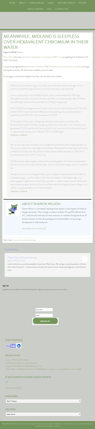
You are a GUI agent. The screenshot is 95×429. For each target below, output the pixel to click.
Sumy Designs (76, 424)
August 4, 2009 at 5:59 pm (16, 260)
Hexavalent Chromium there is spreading (65, 66)
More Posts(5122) (38, 228)
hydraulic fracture (19, 240)
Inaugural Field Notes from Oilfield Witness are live (24, 366)
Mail (24, 228)
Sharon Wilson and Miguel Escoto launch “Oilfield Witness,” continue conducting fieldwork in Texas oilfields (44, 369)
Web (28, 228)
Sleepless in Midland (18, 134)
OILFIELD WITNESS (14, 388)
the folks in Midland (36, 66)
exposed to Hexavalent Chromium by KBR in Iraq (42, 56)
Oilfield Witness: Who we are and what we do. (22, 363)
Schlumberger (31, 240)
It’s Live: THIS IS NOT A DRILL (17, 360)
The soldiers (8, 56)
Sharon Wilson (46, 204)
